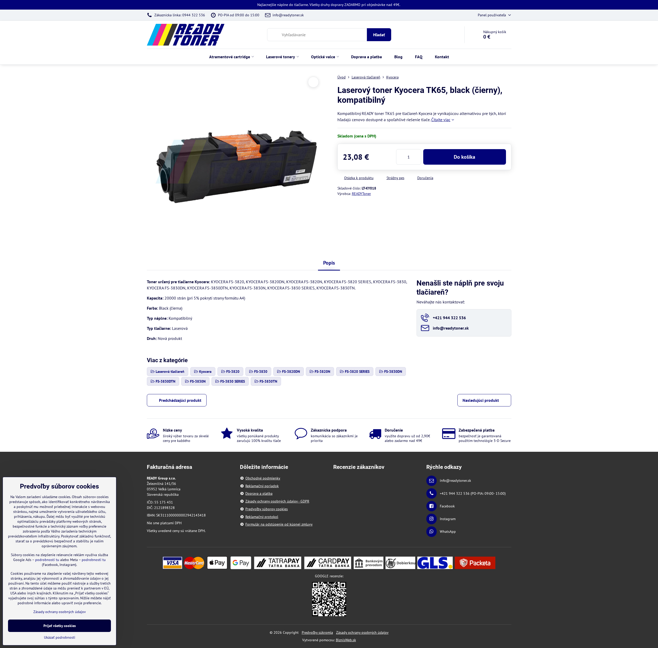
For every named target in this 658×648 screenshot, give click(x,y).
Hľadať (379, 34)
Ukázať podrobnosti (59, 637)
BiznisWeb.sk (346, 640)
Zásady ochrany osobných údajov (362, 632)
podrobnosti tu (47, 559)
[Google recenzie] (329, 598)
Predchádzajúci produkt (180, 400)
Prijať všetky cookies (59, 625)
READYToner (361, 193)
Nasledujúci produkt (481, 400)
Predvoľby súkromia (317, 632)
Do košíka (464, 157)
